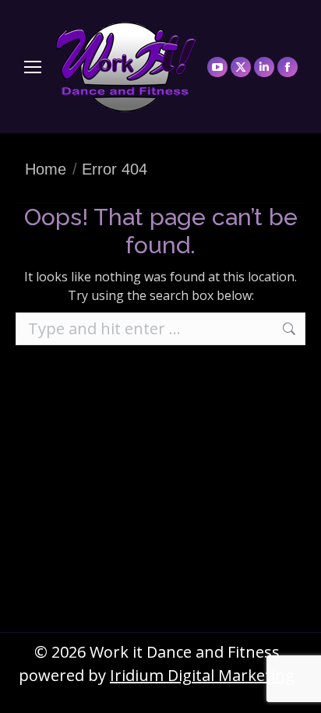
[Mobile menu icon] (32, 67)
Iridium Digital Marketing (202, 675)
